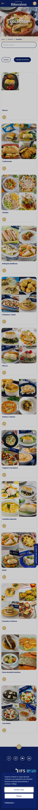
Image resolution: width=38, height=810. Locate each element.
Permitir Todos (19, 790)
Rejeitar (19, 796)
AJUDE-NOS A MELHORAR (36, 556)
